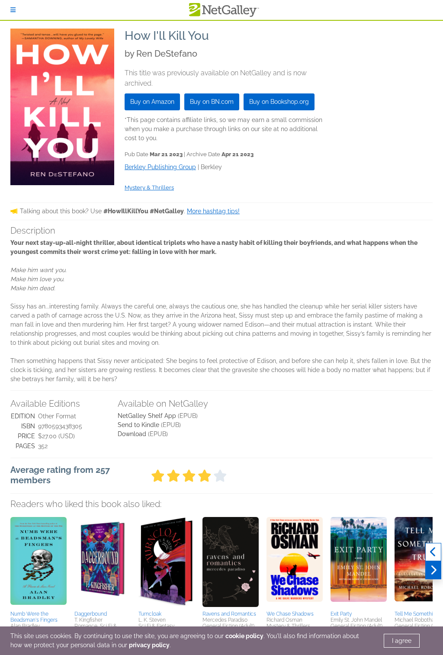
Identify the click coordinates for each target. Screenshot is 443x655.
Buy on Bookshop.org (279, 101)
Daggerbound (90, 614)
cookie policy (244, 636)
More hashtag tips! (213, 211)
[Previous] (433, 552)
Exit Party (341, 614)
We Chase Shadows (290, 614)
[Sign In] (13, 10)
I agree (401, 640)
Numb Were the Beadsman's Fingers (34, 617)
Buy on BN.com (212, 101)
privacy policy (149, 645)
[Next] (433, 570)
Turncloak (149, 614)
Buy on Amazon (152, 101)
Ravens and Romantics (229, 614)
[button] (38, 562)
